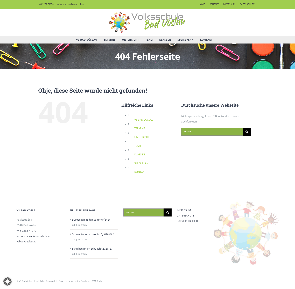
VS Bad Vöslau (25, 281)
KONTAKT (140, 172)
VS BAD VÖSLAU (143, 119)
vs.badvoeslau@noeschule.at (70, 4)
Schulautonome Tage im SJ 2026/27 (93, 234)
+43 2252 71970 (26, 230)
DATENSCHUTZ (185, 215)
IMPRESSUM (184, 210)
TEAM (137, 145)
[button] (7, 281)
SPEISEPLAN (141, 163)
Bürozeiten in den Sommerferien (91, 219)
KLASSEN (139, 154)
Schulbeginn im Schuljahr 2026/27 (92, 248)
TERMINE (139, 128)
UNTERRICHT (141, 137)
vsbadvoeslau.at (26, 241)
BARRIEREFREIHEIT (187, 221)
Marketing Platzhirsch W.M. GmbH (87, 281)
